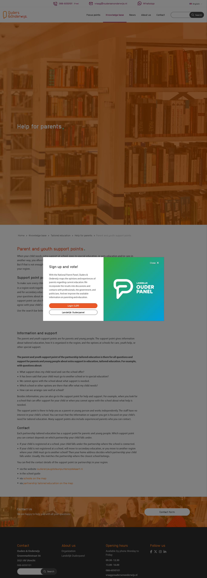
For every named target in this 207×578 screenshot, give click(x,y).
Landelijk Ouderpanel (73, 312)
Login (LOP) (73, 305)
